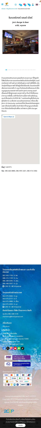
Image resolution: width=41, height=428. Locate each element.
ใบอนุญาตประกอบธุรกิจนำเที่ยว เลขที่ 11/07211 (20, 396)
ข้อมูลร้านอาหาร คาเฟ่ (12, 9)
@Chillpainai (16, 286)
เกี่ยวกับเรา (6, 326)
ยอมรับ (20, 425)
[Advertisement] (20, 198)
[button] (6, 69)
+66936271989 (18, 344)
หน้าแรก (3, 9)
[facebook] (4, 348)
